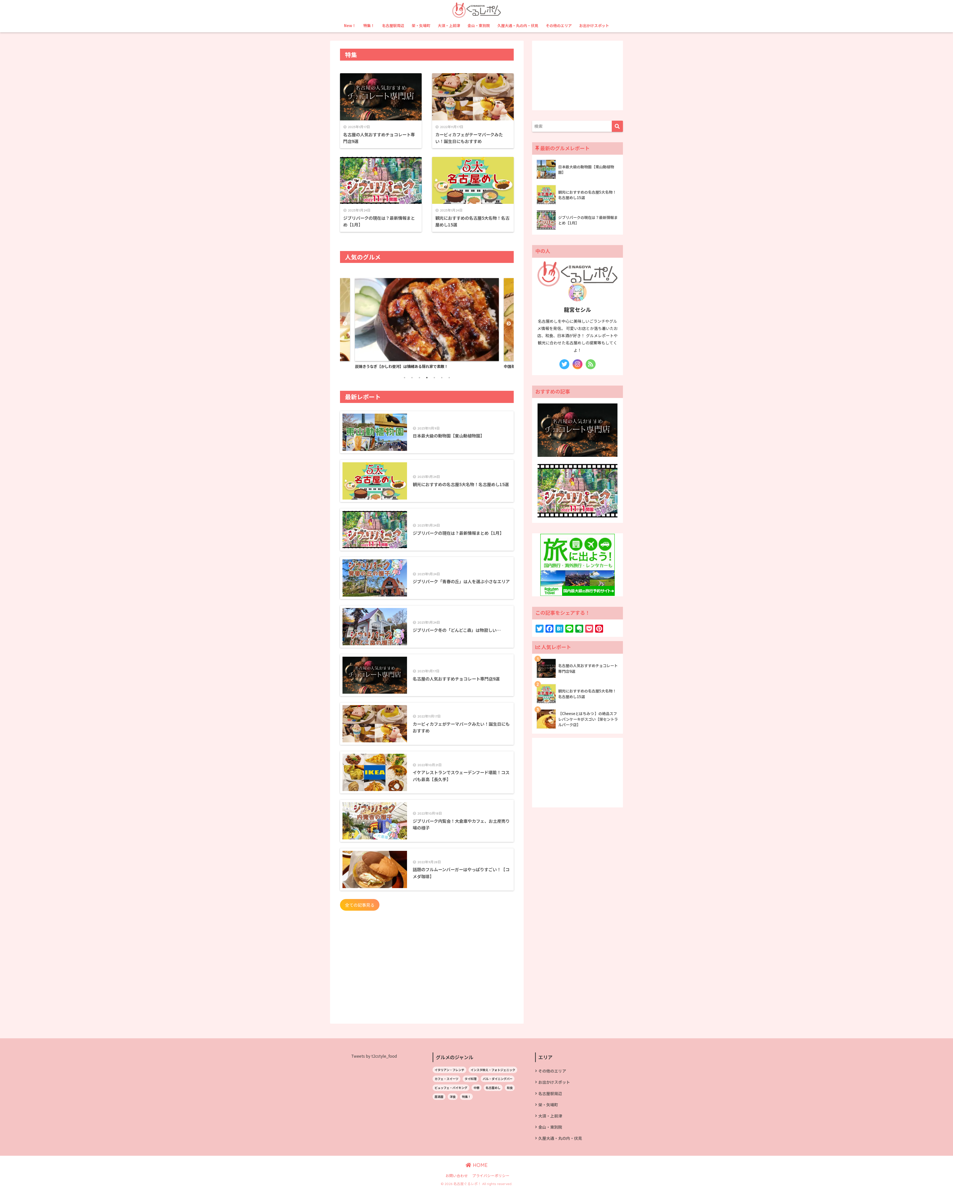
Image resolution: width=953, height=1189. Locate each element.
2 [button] (414, 380)
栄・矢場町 (421, 25)
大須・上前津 (449, 25)
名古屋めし (493, 1087)
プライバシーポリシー (491, 1175)
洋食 (453, 1096)
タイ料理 (470, 1079)
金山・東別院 (479, 25)
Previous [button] (344, 323)
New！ (350, 25)
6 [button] (444, 380)
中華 (476, 1087)
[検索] (617, 126)
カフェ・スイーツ (446, 1079)
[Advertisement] (427, 971)
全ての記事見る (359, 905)
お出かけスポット (594, 25)
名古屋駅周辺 (393, 25)
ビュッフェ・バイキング (451, 1087)
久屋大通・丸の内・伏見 (517, 25)
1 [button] (407, 380)
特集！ (368, 25)
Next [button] (508, 323)
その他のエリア (559, 25)
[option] (474, 324)
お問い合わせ (456, 1175)
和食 (510, 1087)
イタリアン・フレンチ (449, 1070)
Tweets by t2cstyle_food (374, 1056)
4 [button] (429, 380)
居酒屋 (439, 1096)
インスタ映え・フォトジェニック (493, 1070)
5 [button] (436, 380)
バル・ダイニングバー (497, 1079)
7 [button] (451, 380)
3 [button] (421, 380)
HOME (479, 1165)
